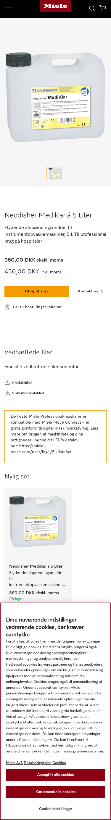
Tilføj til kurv (37, 291)
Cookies (59, 763)
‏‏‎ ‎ (71, 272)
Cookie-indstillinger (55, 809)
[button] (18, 8)
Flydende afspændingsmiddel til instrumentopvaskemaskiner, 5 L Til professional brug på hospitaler (37, 579)
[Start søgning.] (92, 8)
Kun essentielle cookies (55, 792)
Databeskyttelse (38, 763)
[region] (55, 711)
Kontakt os (88, 291)
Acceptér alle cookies (55, 775)
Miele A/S (14, 763)
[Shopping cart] (103, 9)
